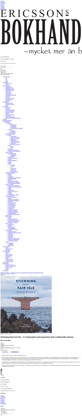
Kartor (7, 247)
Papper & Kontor (6, 121)
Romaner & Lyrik (9, 103)
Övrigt (7, 241)
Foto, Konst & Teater (10, 111)
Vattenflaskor (11, 243)
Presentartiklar (11, 245)
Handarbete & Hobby (7, 120)
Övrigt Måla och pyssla (13, 229)
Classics (7, 269)
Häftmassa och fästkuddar (13, 212)
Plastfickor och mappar (12, 191)
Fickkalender (13, 126)
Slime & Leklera (9, 99)
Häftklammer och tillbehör (13, 200)
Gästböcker (13, 155)
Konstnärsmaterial (12, 228)
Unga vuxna (8, 91)
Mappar (9, 189)
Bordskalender (14, 124)
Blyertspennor (13, 136)
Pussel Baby (10, 237)
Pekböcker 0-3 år (9, 87)
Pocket (7, 105)
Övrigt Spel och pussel (12, 240)
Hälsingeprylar (9, 83)
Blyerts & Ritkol (9, 255)
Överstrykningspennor (15, 142)
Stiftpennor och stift (15, 138)
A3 (11, 167)
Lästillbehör (10, 244)
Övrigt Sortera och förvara (13, 194)
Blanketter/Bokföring (12, 160)
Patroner (12, 146)
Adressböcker (13, 154)
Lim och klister (11, 206)
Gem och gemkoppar (12, 197)
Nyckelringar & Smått (10, 98)
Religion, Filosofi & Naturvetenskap (13, 118)
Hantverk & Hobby (10, 112)
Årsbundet (10, 123)
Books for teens (9, 267)
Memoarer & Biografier (10, 116)
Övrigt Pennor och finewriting (14, 151)
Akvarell (7, 252)
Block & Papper (9, 254)
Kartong (10, 159)
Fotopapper (13, 169)
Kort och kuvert (9, 216)
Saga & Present (9, 93)
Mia (6, 80)
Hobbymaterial (11, 226)
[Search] (1, 68)
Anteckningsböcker (12, 153)
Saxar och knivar (11, 207)
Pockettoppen (6, 262)
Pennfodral (10, 201)
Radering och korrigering (13, 150)
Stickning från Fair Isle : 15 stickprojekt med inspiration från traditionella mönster (26, 272)
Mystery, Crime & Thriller (11, 265)
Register (10, 192)
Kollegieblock (11, 157)
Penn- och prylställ (12, 202)
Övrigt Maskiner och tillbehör (14, 183)
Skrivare (10, 175)
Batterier (10, 179)
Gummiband (10, 208)
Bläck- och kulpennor (15, 137)
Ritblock (10, 225)
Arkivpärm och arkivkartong (14, 185)
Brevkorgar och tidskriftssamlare (14, 186)
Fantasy (7, 268)
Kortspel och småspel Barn (13, 239)
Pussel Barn (10, 236)
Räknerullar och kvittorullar (13, 182)
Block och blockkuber (12, 158)
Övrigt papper (13, 170)
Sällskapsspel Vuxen (12, 231)
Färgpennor (8, 256)
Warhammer (5, 270)
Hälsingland (5, 82)
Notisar (9, 161)
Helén (7, 81)
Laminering (10, 176)
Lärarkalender (13, 131)
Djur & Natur (8, 107)
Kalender (12, 130)
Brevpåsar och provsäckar (13, 221)
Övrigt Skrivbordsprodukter (13, 214)
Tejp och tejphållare (12, 205)
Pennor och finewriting (10, 134)
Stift (11, 147)
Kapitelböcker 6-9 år (10, 89)
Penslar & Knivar (9, 259)
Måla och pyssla (9, 223)
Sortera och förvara (9, 184)
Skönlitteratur (6, 101)
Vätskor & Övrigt (9, 260)
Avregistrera (4, 412)
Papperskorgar (11, 190)
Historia (7, 113)
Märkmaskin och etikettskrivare (14, 177)
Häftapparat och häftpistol (13, 199)
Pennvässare (10, 149)
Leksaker (7, 97)
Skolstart (10, 129)
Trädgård (7, 108)
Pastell (7, 257)
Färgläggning (11, 224)
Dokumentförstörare (12, 178)
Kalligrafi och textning (15, 144)
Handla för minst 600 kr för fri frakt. (8, 274)
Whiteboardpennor (14, 140)
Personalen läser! (6, 76)
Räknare (10, 174)
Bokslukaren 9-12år (10, 90)
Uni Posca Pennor (9, 261)
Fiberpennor (13, 143)
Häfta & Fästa (8, 215)
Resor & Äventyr (6, 246)
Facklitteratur (5, 106)
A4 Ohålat (13, 165)
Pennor (9, 135)
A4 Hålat (12, 166)
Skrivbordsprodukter (10, 196)
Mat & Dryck (8, 115)
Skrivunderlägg (11, 204)
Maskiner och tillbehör (10, 173)
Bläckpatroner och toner (13, 181)
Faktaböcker (8, 92)
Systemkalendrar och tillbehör (17, 128)
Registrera (4, 411)
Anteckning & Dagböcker (11, 95)
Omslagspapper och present (13, 220)
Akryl (7, 253)
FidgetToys (8, 96)
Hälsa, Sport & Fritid (10, 114)
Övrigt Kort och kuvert (12, 222)
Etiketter (10, 162)
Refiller (9, 145)
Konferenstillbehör (12, 213)
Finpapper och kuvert (12, 218)
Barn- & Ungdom (6, 85)
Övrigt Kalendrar (11, 132)
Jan (6, 79)
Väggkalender (13, 127)
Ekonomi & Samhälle (10, 109)
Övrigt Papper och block (13, 171)
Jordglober (8, 249)
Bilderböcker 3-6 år (10, 88)
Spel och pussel (9, 230)
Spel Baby (10, 233)
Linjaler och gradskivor (13, 209)
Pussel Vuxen (11, 235)
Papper (9, 163)
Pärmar (9, 187)
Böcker (7, 84)
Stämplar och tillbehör (12, 210)
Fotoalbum (10, 193)
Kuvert (9, 217)
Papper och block (9, 152)
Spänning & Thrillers (10, 104)
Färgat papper (13, 168)
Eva (6, 77)
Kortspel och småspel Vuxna (14, 238)
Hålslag (9, 198)
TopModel (8, 100)
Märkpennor (13, 139)
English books (6, 263)
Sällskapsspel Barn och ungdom (14, 232)
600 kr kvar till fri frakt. (5, 74)
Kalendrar (8, 122)
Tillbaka (2, 374)
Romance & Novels (10, 264)
